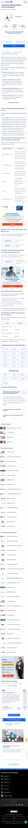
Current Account (17, 117)
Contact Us (8, 799)
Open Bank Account (17, 298)
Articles (12, 799)
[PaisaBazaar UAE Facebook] (10, 804)
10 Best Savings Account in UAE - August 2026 (11, 746)
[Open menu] (1, 2)
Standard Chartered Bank (6, 61)
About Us (3, 799)
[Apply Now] (25, 2)
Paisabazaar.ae (6, 298)
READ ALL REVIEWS (14, 715)
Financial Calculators (8, 795)
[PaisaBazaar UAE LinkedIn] (16, 804)
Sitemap (24, 799)
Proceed (14, 45)
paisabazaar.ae (13, 823)
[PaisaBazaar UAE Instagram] (22, 805)
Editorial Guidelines (14, 801)
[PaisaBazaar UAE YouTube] (19, 804)
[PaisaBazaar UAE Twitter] (13, 804)
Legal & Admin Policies (18, 799)
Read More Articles (14, 764)
